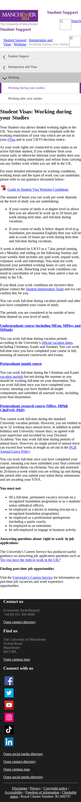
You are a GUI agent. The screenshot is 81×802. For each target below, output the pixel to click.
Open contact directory (19, 622)
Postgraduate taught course (21, 364)
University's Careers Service (33, 577)
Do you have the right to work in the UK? (30, 560)
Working (20, 44)
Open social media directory (23, 754)
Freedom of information (42, 792)
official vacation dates (57, 343)
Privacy (35, 788)
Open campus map (16, 659)
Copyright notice (55, 788)
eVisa (11, 139)
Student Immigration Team (45, 289)
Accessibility (13, 792)
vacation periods (11, 376)
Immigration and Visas (22, 67)
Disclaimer (19, 788)
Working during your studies (26, 88)
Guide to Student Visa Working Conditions (37, 189)
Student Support (14, 40)
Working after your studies (25, 98)
